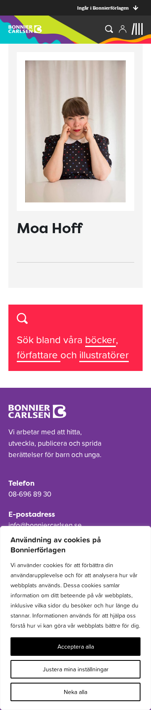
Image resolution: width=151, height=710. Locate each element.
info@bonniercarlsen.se (45, 525)
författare (38, 354)
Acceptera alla (75, 646)
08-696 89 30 (29, 494)
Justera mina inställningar (76, 669)
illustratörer (104, 354)
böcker (100, 339)
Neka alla (75, 692)
